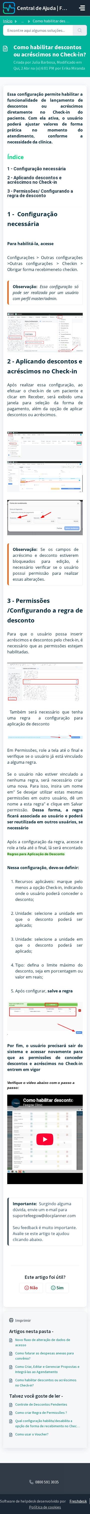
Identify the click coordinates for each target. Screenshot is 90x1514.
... (23, 20)
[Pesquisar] (80, 30)
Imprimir (23, 1320)
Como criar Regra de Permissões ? (41, 1412)
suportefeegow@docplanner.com (44, 1215)
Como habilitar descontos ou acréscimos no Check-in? (45, 1382)
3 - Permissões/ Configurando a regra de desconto (40, 193)
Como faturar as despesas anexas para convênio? (44, 1356)
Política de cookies (45, 1507)
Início (7, 20)
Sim (60, 1288)
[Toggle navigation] (82, 7)
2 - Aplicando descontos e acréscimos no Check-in (34, 180)
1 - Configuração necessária (37, 168)
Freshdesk (78, 1501)
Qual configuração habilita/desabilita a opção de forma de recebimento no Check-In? (47, 1424)
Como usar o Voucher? (31, 1434)
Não (34, 1288)
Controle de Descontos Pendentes (41, 1404)
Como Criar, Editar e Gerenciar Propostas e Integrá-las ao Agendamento (47, 1369)
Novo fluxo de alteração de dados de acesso (42, 1342)
